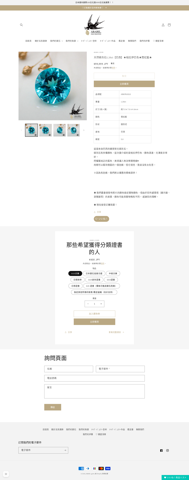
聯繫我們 (140, 429)
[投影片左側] (21, 130)
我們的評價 (88, 434)
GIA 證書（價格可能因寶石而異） (101, 286)
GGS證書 (111, 279)
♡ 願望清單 (101, 434)
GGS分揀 (75, 273)
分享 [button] (99, 212)
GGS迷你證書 (94, 279)
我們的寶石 (71, 429)
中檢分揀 (113, 273)
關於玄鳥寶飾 (57, 429)
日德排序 (77, 279)
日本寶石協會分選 (94, 273)
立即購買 (124, 84)
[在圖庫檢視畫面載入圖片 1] (31, 130)
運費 (113, 68)
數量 (94, 298)
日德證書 (75, 286)
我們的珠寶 (84, 429)
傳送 (53, 407)
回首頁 (46, 429)
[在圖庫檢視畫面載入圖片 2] (45, 130)
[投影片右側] (84, 130)
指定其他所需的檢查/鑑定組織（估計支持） (94, 292)
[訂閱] (65, 450)
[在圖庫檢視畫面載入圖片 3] (59, 130)
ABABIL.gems (90, 474)
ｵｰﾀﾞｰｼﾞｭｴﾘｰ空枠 (99, 429)
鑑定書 (130, 429)
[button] (21, 25)
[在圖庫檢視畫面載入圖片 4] (73, 130)
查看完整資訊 (115, 332)
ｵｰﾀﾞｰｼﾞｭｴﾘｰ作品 (117, 429)
